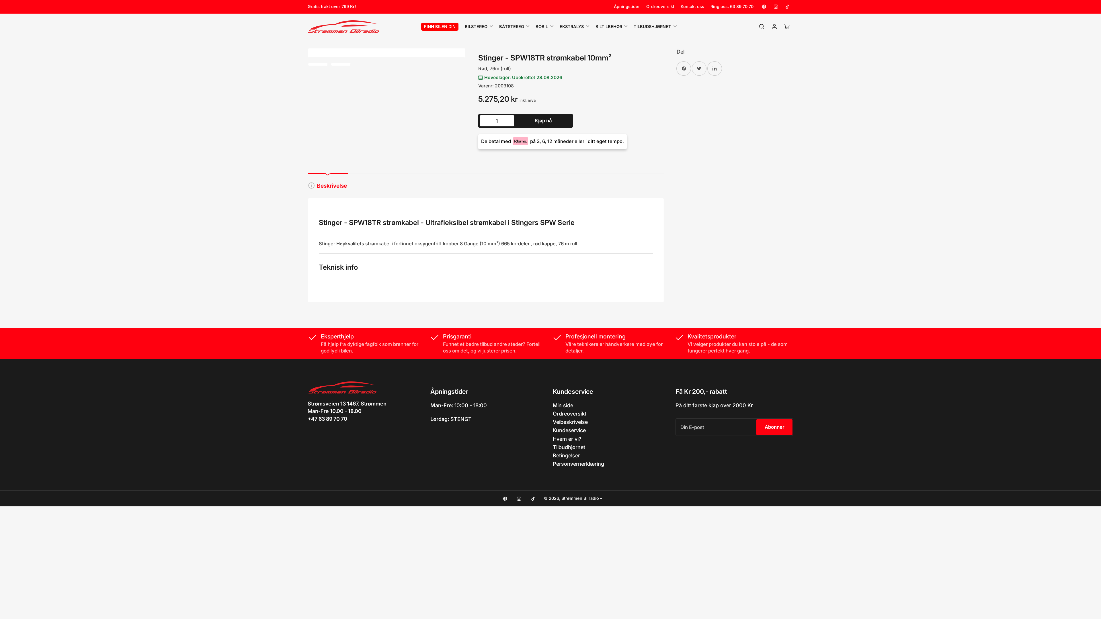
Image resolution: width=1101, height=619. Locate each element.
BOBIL (542, 26)
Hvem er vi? (567, 439)
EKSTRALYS (572, 26)
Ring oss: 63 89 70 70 (731, 6)
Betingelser (566, 455)
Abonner (774, 427)
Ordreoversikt (660, 6)
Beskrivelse (332, 185)
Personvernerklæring (578, 464)
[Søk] (762, 26)
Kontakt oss (692, 6)
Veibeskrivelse (570, 422)
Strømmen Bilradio (580, 498)
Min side (563, 405)
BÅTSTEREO (511, 26)
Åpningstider (627, 6)
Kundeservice (569, 430)
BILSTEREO (476, 26)
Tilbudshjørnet (652, 26)
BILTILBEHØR (609, 26)
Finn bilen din (440, 26)
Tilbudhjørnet (569, 447)
